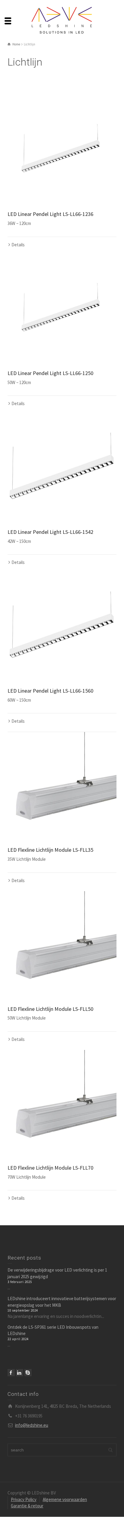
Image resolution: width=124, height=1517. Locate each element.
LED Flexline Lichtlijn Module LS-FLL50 (50, 1008)
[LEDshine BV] (62, 20)
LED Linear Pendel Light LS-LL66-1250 (50, 373)
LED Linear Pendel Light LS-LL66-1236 (50, 214)
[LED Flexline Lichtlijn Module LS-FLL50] (62, 945)
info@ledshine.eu (31, 1425)
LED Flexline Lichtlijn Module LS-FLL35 (50, 849)
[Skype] (28, 1372)
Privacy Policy (23, 1499)
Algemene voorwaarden (65, 1499)
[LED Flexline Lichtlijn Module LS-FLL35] (62, 786)
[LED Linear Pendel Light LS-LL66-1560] (62, 627)
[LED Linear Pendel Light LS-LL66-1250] (62, 309)
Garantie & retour (27, 1506)
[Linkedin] (19, 1372)
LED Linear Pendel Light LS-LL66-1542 (50, 531)
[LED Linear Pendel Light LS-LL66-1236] (62, 150)
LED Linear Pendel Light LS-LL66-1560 (50, 690)
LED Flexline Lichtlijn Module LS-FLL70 (50, 1167)
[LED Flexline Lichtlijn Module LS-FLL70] (62, 1104)
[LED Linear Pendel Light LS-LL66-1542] (62, 468)
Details (18, 245)
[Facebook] (11, 1372)
